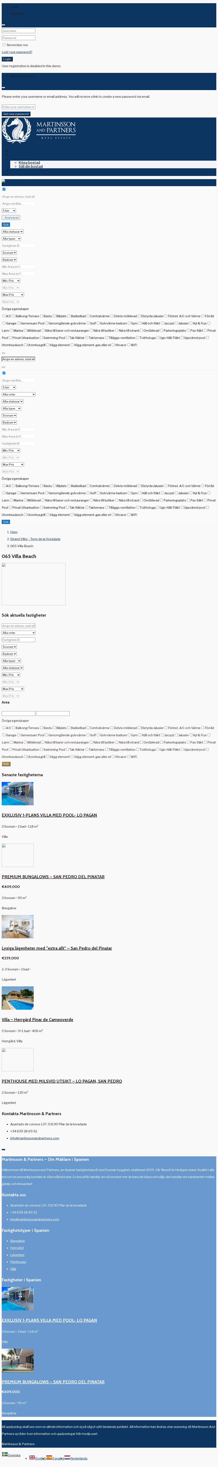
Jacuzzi (169, 323)
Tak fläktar (77, 338)
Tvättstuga (148, 338)
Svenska (14, 1455)
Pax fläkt (196, 330)
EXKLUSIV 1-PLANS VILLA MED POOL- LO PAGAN (49, 815)
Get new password (16, 114)
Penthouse (18, 1262)
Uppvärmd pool (194, 338)
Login (7, 59)
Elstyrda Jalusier (152, 316)
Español (58, 1458)
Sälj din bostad (31, 166)
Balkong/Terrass (27, 316)
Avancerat (12, 217)
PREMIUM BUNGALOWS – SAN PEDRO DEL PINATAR (53, 876)
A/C (8, 316)
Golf (93, 323)
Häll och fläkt (151, 323)
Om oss (16, 170)
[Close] (3, 24)
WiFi (134, 345)
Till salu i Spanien (24, 155)
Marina (18, 330)
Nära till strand (129, 330)
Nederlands (78, 1458)
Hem (14, 151)
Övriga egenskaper (15, 309)
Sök (6, 224)
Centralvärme (100, 316)
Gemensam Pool (32, 323)
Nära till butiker (104, 330)
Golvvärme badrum (113, 323)
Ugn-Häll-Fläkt (170, 338)
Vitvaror (120, 345)
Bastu (47, 316)
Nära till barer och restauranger (67, 330)
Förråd (209, 316)
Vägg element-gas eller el (92, 345)
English (40, 1458)
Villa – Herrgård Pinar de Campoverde (37, 1019)
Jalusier (183, 323)
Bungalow (17, 1241)
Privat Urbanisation (25, 338)
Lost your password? (17, 52)
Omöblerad (151, 330)
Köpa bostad (29, 162)
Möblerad (34, 330)
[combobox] (11, 1458)
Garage (11, 323)
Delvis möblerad (125, 316)
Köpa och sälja (22, 158)
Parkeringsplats (175, 330)
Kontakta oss (21, 174)
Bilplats (61, 316)
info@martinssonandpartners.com (34, 1138)
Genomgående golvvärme (67, 323)
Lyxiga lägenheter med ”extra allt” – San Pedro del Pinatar (57, 948)
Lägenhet (17, 1255)
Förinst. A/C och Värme (184, 316)
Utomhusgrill (36, 345)
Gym (134, 323)
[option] (37, 1458)
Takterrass (96, 338)
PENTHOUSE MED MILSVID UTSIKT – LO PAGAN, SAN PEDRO (62, 1081)
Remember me (17, 45)
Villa (13, 1269)
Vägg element (60, 345)
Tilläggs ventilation (122, 338)
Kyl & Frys (200, 323)
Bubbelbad (78, 316)
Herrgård (17, 1248)
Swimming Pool (54, 338)
